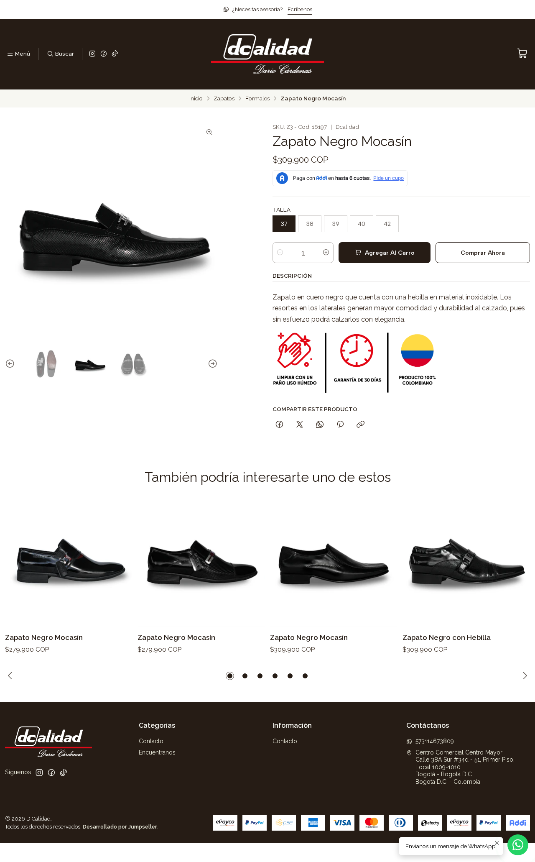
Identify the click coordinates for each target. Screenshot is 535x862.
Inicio (196, 99)
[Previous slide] (11, 364)
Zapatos (224, 99)
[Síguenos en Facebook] (103, 54)
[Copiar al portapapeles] (360, 424)
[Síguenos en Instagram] (92, 54)
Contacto (151, 741)
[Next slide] (211, 364)
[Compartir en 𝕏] (300, 424)
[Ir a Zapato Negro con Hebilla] (466, 563)
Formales (257, 99)
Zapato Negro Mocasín (44, 637)
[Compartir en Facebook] (279, 424)
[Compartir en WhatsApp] (320, 424)
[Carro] (522, 54)
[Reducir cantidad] (280, 253)
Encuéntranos (157, 752)
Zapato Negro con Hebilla (447, 637)
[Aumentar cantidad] (326, 253)
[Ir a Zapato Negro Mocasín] (68, 563)
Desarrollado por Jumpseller (120, 827)
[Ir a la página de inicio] (267, 54)
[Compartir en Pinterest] (340, 424)
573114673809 (434, 741)
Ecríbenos (300, 9)
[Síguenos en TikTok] (115, 54)
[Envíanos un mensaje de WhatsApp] (517, 844)
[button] (230, 676)
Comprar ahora (483, 252)
